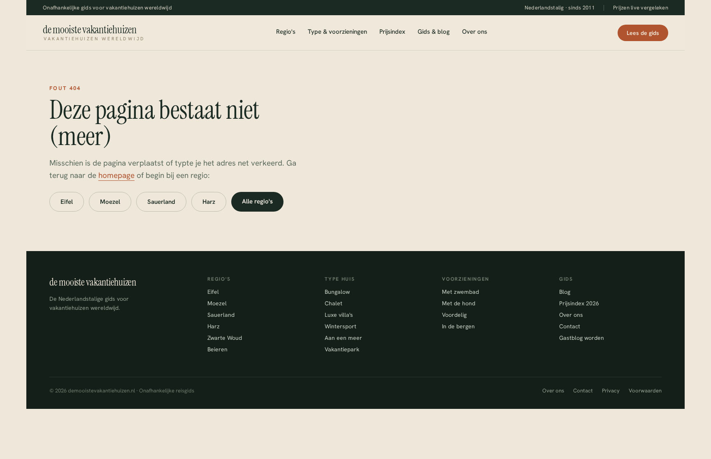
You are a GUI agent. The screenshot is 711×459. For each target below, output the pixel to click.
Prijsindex (392, 32)
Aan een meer (343, 337)
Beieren (217, 349)
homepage (116, 175)
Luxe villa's (339, 314)
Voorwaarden (645, 390)
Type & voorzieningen (337, 32)
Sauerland (161, 202)
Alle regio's (257, 201)
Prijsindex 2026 (579, 303)
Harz (208, 202)
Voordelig (454, 314)
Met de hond (458, 303)
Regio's (285, 32)
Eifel (66, 202)
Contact (569, 326)
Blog (564, 291)
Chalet (333, 303)
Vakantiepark (342, 349)
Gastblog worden (581, 337)
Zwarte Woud (224, 337)
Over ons (474, 32)
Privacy (611, 390)
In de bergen (458, 326)
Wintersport (340, 326)
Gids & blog (434, 32)
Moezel (110, 202)
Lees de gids (643, 33)
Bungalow (337, 291)
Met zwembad (460, 291)
